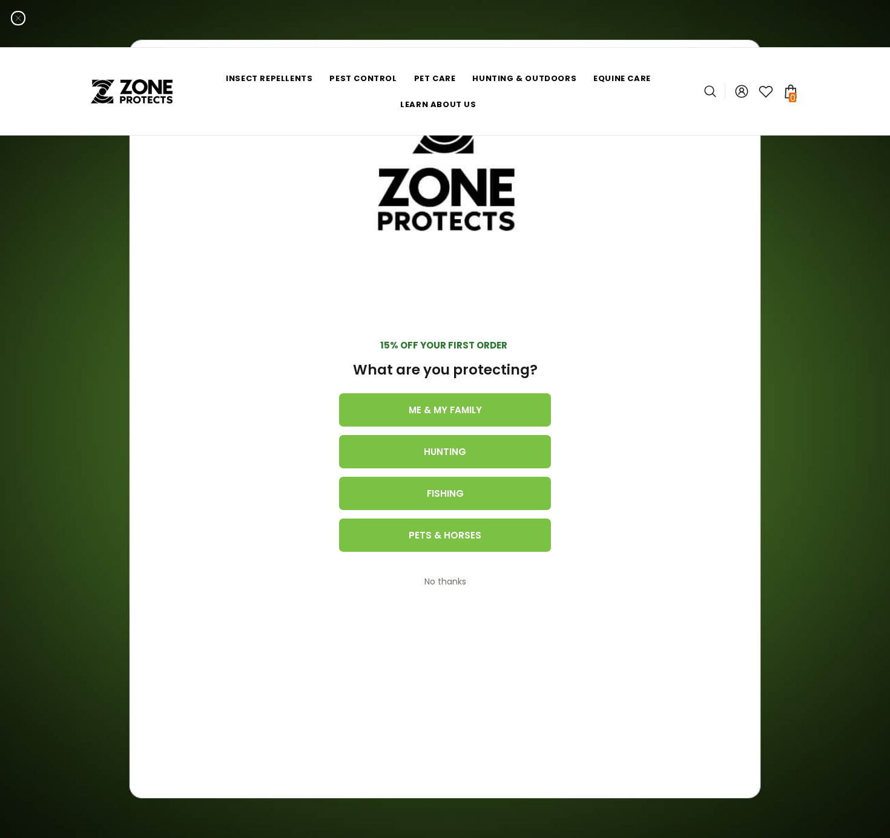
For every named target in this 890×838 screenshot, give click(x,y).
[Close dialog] (18, 18)
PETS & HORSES (445, 535)
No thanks (445, 581)
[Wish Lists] (766, 91)
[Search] (714, 91)
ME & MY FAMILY (445, 410)
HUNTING (445, 451)
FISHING (445, 493)
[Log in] (742, 91)
